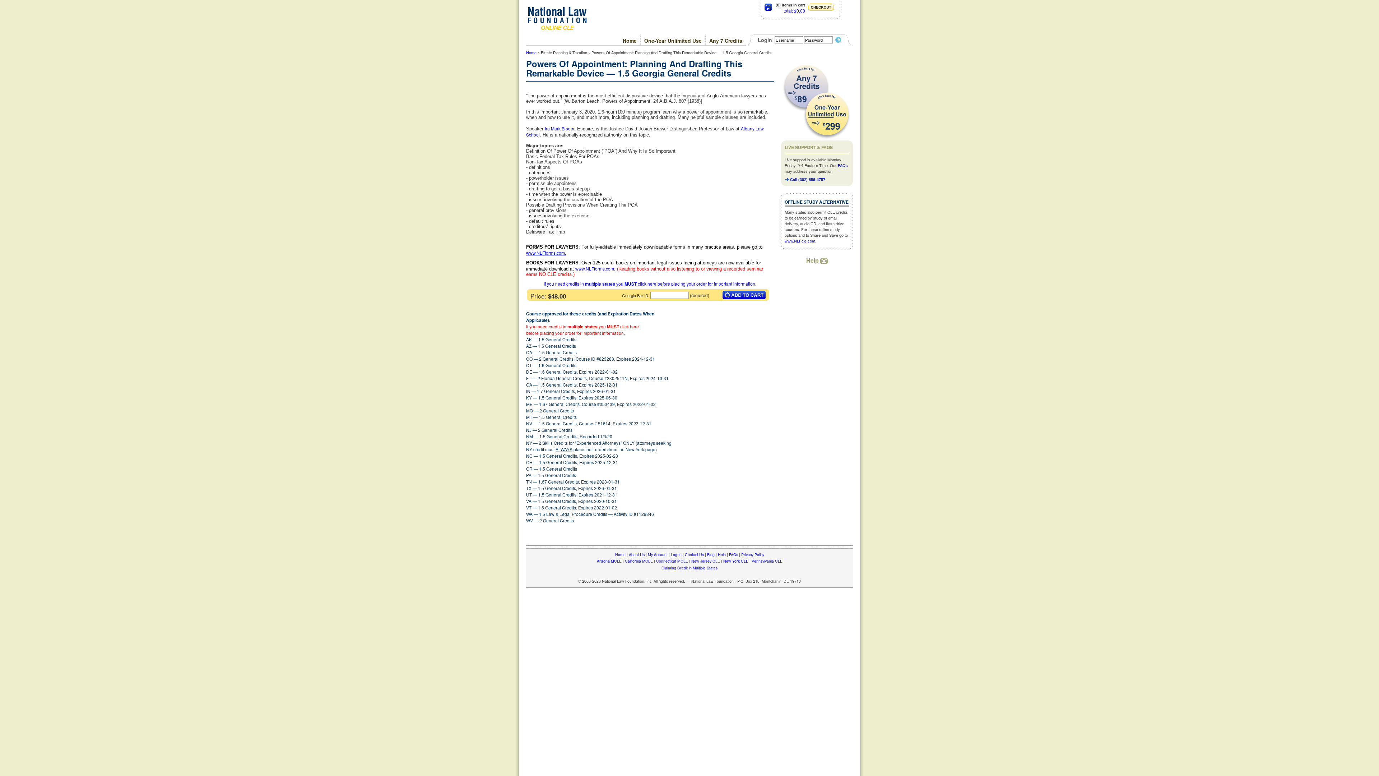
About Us (637, 554)
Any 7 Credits (725, 40)
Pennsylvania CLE (767, 561)
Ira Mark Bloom (559, 128)
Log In (676, 554)
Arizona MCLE (609, 561)
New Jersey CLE (705, 561)
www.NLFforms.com (545, 253)
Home (630, 40)
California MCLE (639, 561)
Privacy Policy (752, 554)
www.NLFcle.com (800, 241)
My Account (658, 554)
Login (765, 39)
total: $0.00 (794, 11)
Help (813, 260)
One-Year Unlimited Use (673, 40)
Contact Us (694, 554)
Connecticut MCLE (672, 561)
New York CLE (735, 561)
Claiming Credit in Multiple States (689, 568)
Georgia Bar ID (635, 295)
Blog (711, 554)
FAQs (843, 165)
